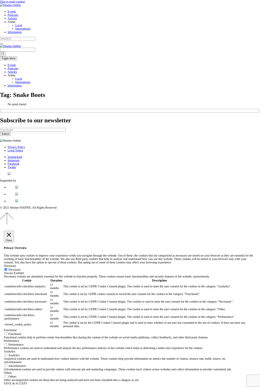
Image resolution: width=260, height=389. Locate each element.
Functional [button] (10, 330)
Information (15, 32)
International (22, 28)
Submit (5, 133)
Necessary (14, 269)
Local (18, 25)
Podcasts (13, 15)
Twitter (12, 167)
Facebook (13, 163)
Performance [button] (11, 340)
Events (12, 11)
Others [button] (8, 372)
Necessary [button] (10, 265)
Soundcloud (15, 157)
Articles (12, 18)
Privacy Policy (16, 147)
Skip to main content (12, 1)
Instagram (13, 160)
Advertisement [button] (12, 362)
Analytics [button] (9, 351)
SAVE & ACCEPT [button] (15, 383)
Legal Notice (15, 150)
